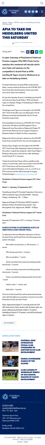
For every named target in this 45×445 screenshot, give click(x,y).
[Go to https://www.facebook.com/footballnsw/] (25, 11)
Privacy (19, 442)
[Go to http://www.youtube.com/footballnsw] (36, 11)
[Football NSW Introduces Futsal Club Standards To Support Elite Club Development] (10, 347)
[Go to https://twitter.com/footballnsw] (33, 11)
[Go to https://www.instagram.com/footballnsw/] (29, 11)
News (11, 22)
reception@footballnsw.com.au (14, 408)
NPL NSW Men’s (9, 323)
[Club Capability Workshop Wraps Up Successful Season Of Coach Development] (10, 375)
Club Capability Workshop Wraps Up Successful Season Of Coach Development (30, 375)
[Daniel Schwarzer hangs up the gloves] (10, 361)
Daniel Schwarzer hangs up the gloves (30, 361)
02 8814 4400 (7, 405)
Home (4, 22)
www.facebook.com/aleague (25, 174)
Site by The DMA (26, 439)
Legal (26, 442)
